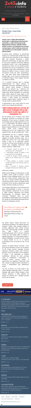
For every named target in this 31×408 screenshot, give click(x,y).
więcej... (3, 310)
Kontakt (17, 399)
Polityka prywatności (7, 399)
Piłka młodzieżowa (19, 13)
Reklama (8, 397)
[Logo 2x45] (15, 4)
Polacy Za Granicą (7, 13)
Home (2, 397)
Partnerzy (22, 397)
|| (15, 15)
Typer (27, 13)
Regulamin (14, 397)
